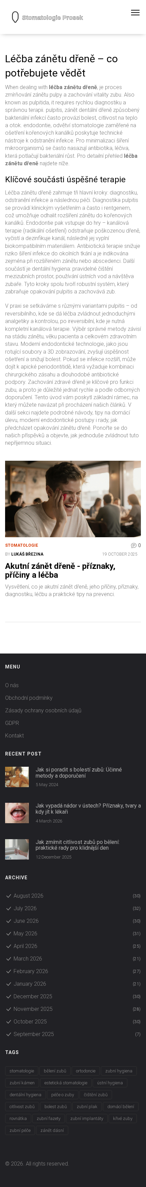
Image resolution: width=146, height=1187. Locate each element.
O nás (12, 685)
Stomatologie (21, 545)
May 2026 (77, 933)
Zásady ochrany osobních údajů (43, 710)
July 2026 (77, 908)
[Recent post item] (17, 777)
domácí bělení (120, 1106)
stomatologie (22, 1070)
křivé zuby (122, 1118)
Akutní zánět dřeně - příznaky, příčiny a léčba (60, 571)
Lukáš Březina (27, 554)
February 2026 (77, 971)
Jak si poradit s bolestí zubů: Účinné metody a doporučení (79, 773)
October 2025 (77, 1021)
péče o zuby (62, 1094)
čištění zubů (96, 1094)
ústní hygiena (110, 1082)
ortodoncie (85, 1070)
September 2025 (77, 1034)
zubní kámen (22, 1082)
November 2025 (77, 1009)
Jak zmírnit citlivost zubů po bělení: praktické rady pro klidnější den (78, 845)
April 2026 (77, 946)
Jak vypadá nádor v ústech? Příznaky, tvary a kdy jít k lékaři (88, 809)
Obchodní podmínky (29, 698)
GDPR (12, 723)
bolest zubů (55, 1106)
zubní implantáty (86, 1118)
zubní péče (20, 1130)
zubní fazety (48, 1118)
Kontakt (14, 735)
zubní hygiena (118, 1070)
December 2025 (77, 996)
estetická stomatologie (65, 1082)
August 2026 (77, 896)
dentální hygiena (25, 1094)
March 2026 (77, 958)
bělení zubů (55, 1070)
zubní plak (87, 1106)
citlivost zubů (22, 1106)
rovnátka (18, 1118)
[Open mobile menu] (138, 12)
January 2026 (77, 984)
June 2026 (77, 921)
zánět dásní (52, 1130)
